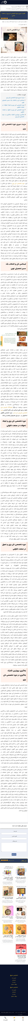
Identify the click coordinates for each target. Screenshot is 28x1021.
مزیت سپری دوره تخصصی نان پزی (15, 98)
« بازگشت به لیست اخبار (22, 21)
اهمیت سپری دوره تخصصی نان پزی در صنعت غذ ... (16, 9)
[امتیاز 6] (4, 18)
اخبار (23, 7)
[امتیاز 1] (1, 18)
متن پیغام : (14, 841)
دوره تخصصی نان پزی (18, 183)
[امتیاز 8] (6, 18)
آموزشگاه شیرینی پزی (16, 7)
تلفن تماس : (14, 836)
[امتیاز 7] (5, 18)
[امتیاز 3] (2, 18)
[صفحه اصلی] (4, 2)
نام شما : (15, 831)
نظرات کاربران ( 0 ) (22, 24)
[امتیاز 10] (7, 18)
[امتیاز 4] (3, 18)
